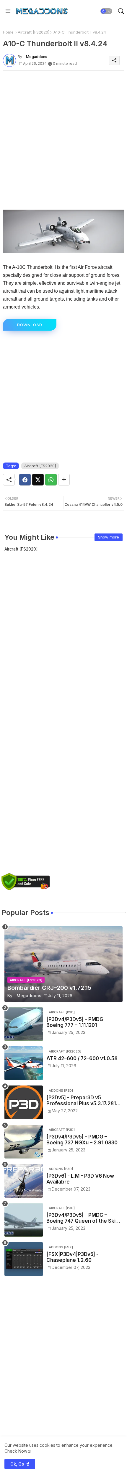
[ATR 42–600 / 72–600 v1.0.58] (23, 1063)
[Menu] (8, 11)
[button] (106, 11)
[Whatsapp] (51, 479)
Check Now (15, 1451)
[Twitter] (38, 479)
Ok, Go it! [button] (19, 1463)
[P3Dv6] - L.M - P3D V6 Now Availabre (80, 1179)
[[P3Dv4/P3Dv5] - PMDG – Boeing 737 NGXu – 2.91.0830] (23, 1142)
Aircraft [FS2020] (33, 32)
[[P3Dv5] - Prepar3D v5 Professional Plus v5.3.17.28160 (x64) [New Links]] (23, 1102)
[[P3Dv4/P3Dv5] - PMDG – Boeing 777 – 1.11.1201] (23, 1024)
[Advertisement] (63, 138)
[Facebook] (25, 479)
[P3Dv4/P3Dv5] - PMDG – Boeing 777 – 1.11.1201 (76, 1022)
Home (8, 32)
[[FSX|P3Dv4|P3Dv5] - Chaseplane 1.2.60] (23, 1259)
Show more (108, 537)
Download (29, 324)
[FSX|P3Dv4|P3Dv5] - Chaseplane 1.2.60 (72, 1257)
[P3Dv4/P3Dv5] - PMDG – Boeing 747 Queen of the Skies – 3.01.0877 (84, 1218)
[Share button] (64, 479)
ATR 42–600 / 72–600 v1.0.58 (82, 1058)
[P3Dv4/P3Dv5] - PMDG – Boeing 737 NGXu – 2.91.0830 (82, 1140)
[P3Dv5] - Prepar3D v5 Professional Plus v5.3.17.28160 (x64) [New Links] (84, 1101)
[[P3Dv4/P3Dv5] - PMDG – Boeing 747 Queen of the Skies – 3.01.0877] (23, 1220)
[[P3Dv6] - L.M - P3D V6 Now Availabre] (23, 1181)
